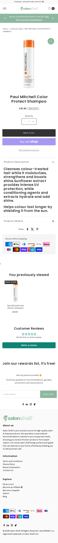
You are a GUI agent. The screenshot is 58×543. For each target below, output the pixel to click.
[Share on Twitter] (32, 229)
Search (6, 493)
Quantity (29, 116)
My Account (8, 484)
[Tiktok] (34, 404)
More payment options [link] (29, 150)
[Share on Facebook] (27, 229)
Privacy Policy (9, 464)
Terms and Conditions (13, 461)
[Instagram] (31, 404)
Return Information (11, 467)
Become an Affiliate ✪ (13, 487)
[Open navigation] (4, 8)
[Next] (53, 18)
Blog (5, 496)
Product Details (13, 221)
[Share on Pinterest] (37, 229)
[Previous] (5, 18)
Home (5, 29)
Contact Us (8, 470)
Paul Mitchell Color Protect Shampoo (15, 307)
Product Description (16, 161)
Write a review (29, 345)
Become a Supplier (11, 490)
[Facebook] (23, 404)
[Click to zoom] (51, 41)
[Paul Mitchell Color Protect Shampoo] (16, 292)
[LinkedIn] (27, 404)
